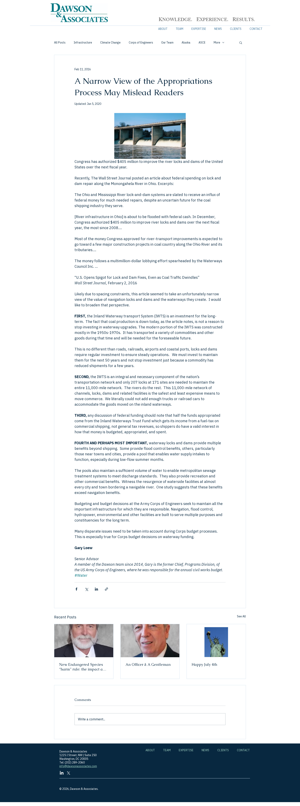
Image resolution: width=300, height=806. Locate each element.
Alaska (186, 42)
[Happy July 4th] (216, 640)
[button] (241, 42)
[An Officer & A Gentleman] (150, 640)
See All (241, 616)
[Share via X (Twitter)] (86, 589)
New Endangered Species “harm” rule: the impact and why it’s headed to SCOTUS (83, 667)
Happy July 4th (204, 664)
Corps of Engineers (141, 42)
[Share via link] (106, 589)
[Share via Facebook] (76, 589)
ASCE (202, 42)
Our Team (167, 42)
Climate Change (110, 42)
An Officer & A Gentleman (148, 664)
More (217, 42)
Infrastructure (83, 42)
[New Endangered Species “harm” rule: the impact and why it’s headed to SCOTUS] (83, 640)
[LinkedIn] (61, 773)
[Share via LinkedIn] (96, 589)
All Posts (60, 42)
